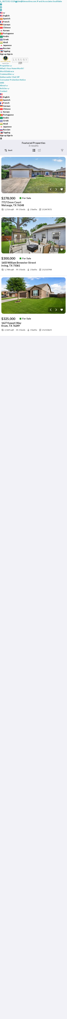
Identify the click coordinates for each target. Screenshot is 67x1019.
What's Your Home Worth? (12, 68)
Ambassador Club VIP (10, 77)
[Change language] (2, 12)
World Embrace (7, 71)
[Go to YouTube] (1, 7)
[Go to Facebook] (1, 4)
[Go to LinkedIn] (1, 10)
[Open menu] (1, 138)
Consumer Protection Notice (13, 80)
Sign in (10, 54)
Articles (3, 88)
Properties (5, 65)
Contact (3, 91)
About (3, 85)
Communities (6, 74)
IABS (2, 83)
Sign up (3, 54)
